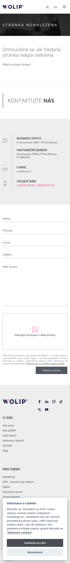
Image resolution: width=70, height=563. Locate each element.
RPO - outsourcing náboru (18, 481)
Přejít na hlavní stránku (17, 64)
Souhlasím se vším (35, 542)
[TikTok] (61, 401)
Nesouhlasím (35, 552)
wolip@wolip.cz (24, 171)
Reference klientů (13, 440)
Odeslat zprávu (51, 370)
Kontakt (7, 445)
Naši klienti (9, 435)
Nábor (6, 487)
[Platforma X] (39, 409)
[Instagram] (54, 401)
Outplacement (11, 497)
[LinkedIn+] (46, 401)
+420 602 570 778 (45, 185)
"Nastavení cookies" (19, 532)
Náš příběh (9, 430)
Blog (5, 450)
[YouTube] (46, 409)
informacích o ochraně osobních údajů (45, 363)
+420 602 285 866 (26, 185)
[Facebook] (39, 401)
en (55, 7)
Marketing (9, 476)
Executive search (13, 492)
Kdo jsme (8, 425)
